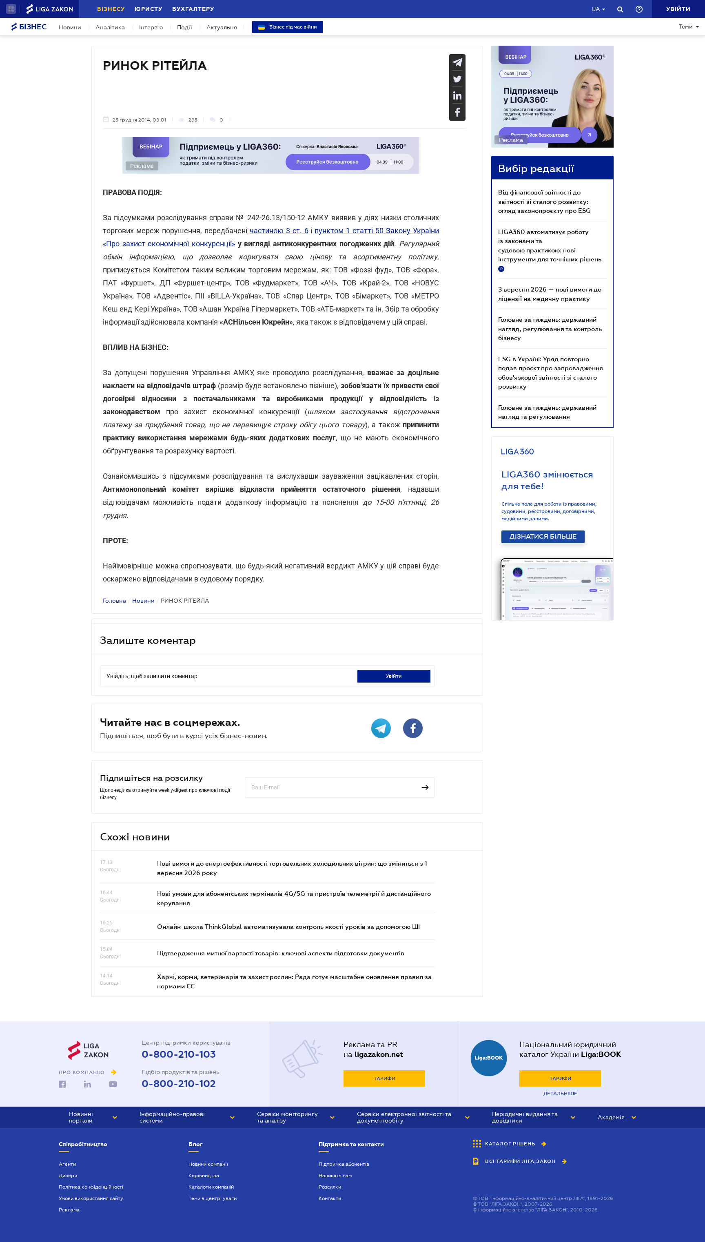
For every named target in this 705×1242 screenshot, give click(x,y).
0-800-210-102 (179, 1084)
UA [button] (596, 9)
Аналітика (110, 27)
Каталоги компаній (211, 1187)
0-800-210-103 (179, 1054)
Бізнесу (111, 9)
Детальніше (560, 1093)
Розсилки (330, 1187)
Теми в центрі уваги (212, 1198)
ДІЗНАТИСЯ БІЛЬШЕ (543, 536)
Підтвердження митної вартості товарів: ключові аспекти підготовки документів (280, 953)
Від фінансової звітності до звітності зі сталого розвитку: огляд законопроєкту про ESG (544, 201)
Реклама (69, 1210)
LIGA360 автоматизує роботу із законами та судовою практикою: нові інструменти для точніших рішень (549, 249)
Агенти (67, 1164)
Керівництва (203, 1175)
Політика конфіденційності (91, 1187)
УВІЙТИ (394, 676)
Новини (70, 27)
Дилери (68, 1175)
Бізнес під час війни (292, 27)
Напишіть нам (335, 1175)
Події (184, 27)
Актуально (221, 27)
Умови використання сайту (91, 1198)
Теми (686, 26)
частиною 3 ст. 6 (279, 230)
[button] (11, 9)
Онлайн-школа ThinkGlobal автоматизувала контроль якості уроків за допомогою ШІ (288, 926)
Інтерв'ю (151, 27)
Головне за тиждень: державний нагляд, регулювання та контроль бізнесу (550, 328)
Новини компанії (208, 1164)
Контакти (330, 1198)
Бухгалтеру (193, 9)
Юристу (148, 9)
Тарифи (384, 1078)
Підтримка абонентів (344, 1164)
